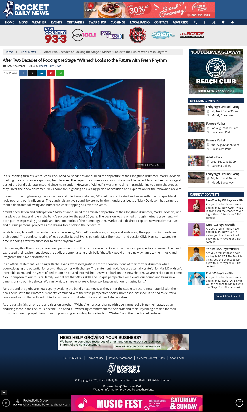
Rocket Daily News (50, 66)
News (23, 22)
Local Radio (140, 22)
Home (9, 22)
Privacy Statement (120, 358)
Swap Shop (97, 22)
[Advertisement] (149, 10)
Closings (118, 22)
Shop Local (177, 358)
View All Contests (227, 296)
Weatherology (144, 389)
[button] (195, 22)
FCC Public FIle (72, 358)
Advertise (180, 22)
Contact (161, 22)
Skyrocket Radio (133, 386)
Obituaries (75, 22)
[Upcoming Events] (196, 111)
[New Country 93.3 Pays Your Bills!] (196, 205)
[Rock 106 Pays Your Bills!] (196, 278)
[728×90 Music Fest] (137, 403)
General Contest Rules (151, 358)
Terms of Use (95, 358)
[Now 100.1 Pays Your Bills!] (196, 229)
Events (56, 22)
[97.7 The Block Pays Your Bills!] (196, 254)
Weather (39, 22)
